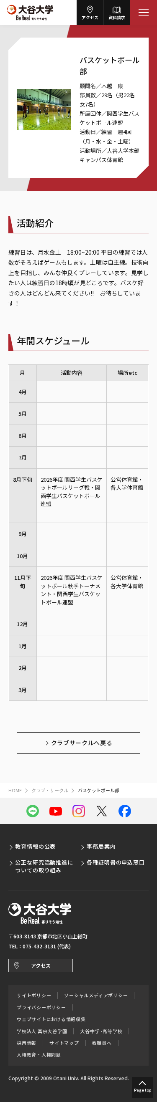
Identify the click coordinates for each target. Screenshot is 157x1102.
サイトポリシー (34, 995)
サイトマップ (64, 1043)
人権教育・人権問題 (39, 1054)
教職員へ (102, 1043)
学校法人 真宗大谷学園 (42, 1031)
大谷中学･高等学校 (101, 1031)
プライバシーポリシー (41, 1007)
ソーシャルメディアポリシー (96, 995)
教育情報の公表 (35, 846)
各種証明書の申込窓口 (116, 862)
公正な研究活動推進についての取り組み (44, 866)
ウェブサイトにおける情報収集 (51, 1019)
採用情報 (26, 1043)
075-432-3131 (39, 946)
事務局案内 (101, 846)
